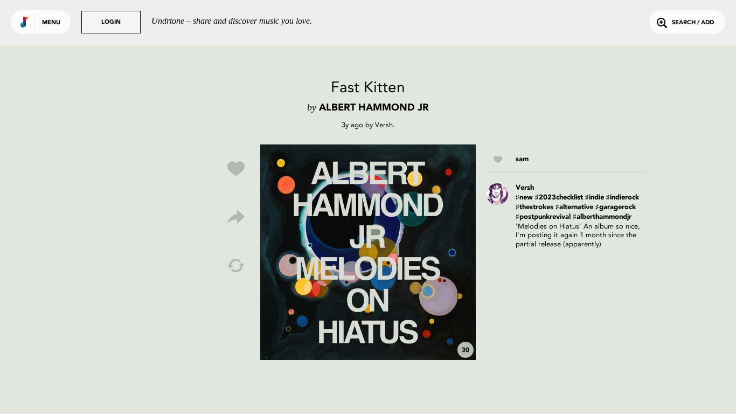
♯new (524, 197)
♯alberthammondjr (602, 216)
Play (368, 252)
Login (111, 22)
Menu (51, 23)
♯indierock (622, 197)
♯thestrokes (534, 207)
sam (522, 159)
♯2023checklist (559, 197)
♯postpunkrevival (543, 216)
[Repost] (236, 266)
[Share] (236, 217)
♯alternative (574, 207)
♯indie (594, 197)
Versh (384, 125)
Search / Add (693, 23)
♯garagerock (615, 207)
